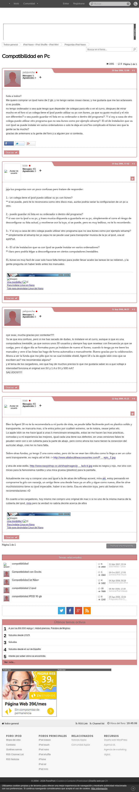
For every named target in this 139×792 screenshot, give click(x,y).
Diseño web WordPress (115, 740)
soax (25, 165)
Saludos (13, 642)
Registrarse (79, 4)
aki (104, 478)
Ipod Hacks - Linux (117, 566)
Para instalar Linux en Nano (21, 285)
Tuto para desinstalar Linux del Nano (25, 288)
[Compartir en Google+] (30, 143)
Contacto (70, 781)
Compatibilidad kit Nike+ (25, 580)
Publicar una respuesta (121, 546)
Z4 (106, 781)
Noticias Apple (78, 740)
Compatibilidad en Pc (26, 56)
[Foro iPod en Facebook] (70, 610)
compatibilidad (20, 563)
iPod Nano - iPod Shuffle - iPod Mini (40, 45)
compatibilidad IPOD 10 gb (27, 596)
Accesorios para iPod (118, 583)
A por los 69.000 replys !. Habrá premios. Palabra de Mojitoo (39, 628)
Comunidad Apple (80, 745)
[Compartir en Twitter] (20, 143)
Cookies (61, 781)
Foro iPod (67, 16)
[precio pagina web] (29, 716)
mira (28, 503)
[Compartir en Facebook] (9, 143)
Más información (99, 788)
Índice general (12, 723)
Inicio (16, 4)
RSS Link (83, 723)
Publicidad (82, 781)
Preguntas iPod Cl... (117, 599)
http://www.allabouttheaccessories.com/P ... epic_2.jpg (84, 457)
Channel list (98, 723)
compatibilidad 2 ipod (24, 588)
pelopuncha (29, 72)
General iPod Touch (117, 575)
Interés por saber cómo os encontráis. (27, 656)
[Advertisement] (69, 32)
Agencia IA (109, 745)
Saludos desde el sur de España (25, 649)
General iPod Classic (118, 591)
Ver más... (9, 662)
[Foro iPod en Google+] (78, 610)
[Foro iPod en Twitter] (61, 610)
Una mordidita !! (15, 282)
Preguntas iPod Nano (75, 45)
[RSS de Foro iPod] (87, 610)
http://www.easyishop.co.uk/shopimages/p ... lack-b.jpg (61, 465)
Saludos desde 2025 (19, 635)
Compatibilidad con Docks (26, 572)
